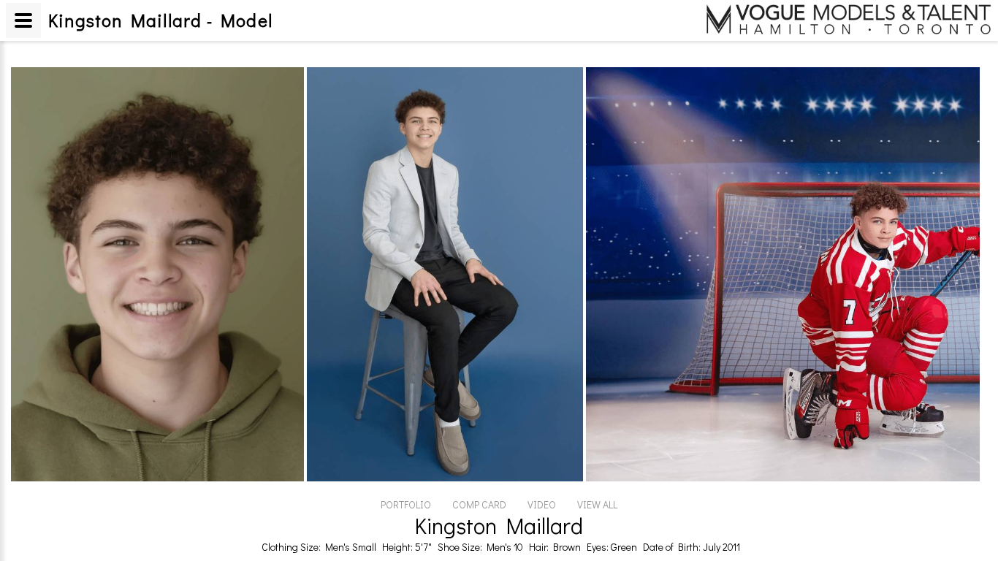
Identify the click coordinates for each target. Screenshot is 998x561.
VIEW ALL (597, 504)
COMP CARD (479, 504)
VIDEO (541, 504)
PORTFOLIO (406, 504)
